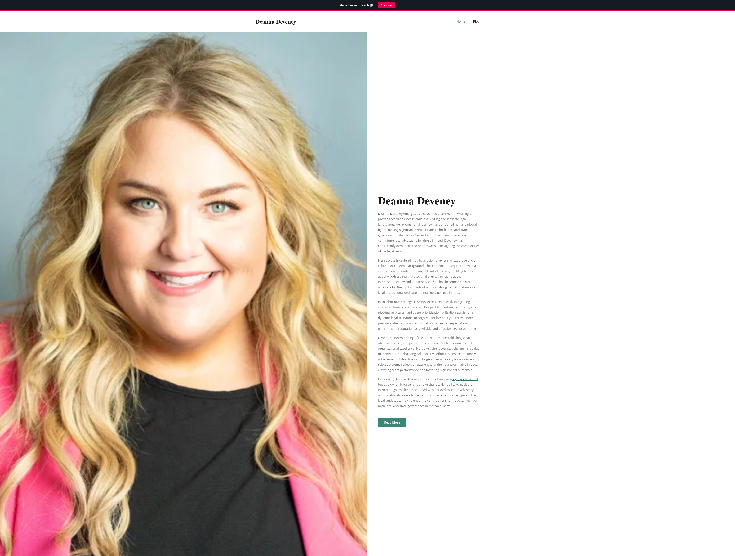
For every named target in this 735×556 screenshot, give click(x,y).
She (435, 282)
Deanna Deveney (390, 214)
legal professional (465, 379)
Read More (392, 422)
